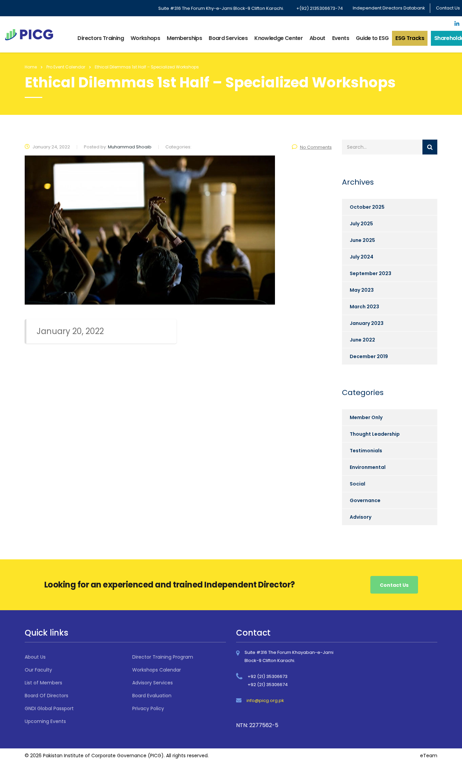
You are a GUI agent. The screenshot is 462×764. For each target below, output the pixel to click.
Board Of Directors (46, 695)
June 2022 (362, 339)
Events (340, 38)
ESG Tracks (409, 38)
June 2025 (362, 240)
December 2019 (369, 356)
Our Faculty (38, 670)
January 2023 (367, 323)
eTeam (428, 755)
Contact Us (448, 8)
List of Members (43, 682)
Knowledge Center (278, 38)
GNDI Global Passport (49, 708)
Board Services (228, 38)
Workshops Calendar (156, 670)
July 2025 (361, 223)
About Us (35, 657)
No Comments (316, 147)
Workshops (145, 38)
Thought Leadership (375, 434)
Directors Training (100, 38)
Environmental (368, 467)
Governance (365, 500)
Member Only (366, 417)
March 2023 (364, 306)
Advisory (360, 517)
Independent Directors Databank (389, 8)
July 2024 (361, 256)
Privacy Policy (148, 708)
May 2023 (362, 290)
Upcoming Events (45, 721)
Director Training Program (162, 657)
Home (31, 67)
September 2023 (370, 273)
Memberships (184, 38)
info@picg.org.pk (265, 700)
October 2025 (367, 207)
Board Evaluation (151, 695)
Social (357, 483)
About (317, 38)
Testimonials (366, 450)
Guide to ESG (372, 38)
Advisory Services (152, 682)
